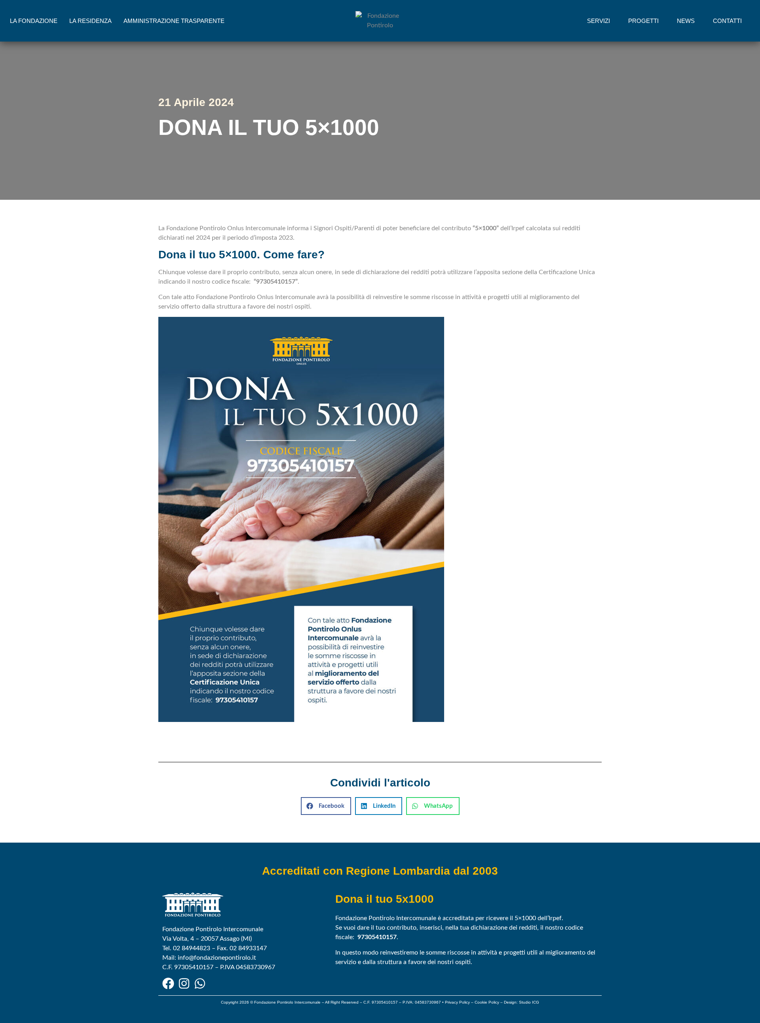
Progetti (643, 20)
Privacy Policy (457, 1002)
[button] (326, 806)
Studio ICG (529, 1002)
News (686, 20)
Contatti (727, 20)
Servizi (598, 20)
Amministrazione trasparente (174, 20)
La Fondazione (33, 20)
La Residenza (90, 20)
